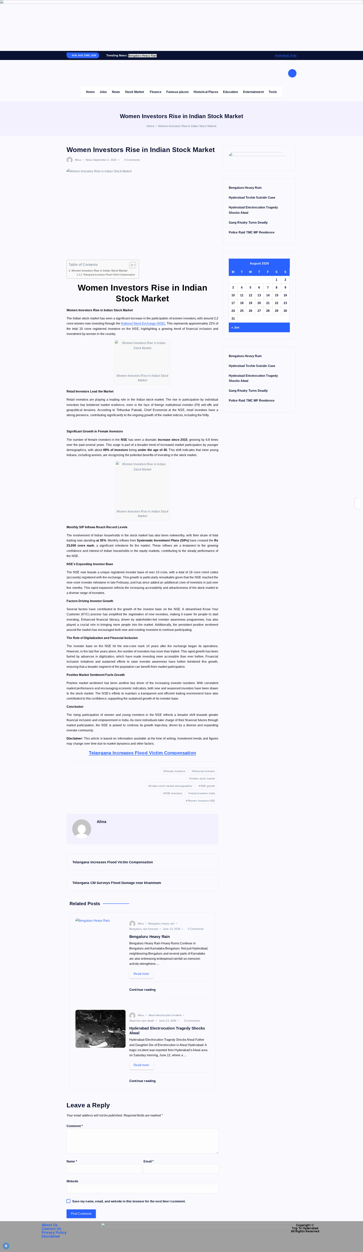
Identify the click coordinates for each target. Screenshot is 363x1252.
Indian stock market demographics (171, 785)
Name (72, 1161)
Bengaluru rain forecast (143, 928)
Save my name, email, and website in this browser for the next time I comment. (128, 1201)
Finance (155, 92)
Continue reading (143, 989)
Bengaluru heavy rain (161, 923)
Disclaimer (51, 1236)
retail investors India (202, 793)
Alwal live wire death (141, 1020)
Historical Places (206, 92)
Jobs (103, 92)
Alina (78, 159)
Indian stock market (203, 778)
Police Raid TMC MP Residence (252, 232)
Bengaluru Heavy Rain (245, 187)
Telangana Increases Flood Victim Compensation (109, 274)
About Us (50, 1225)
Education (230, 92)
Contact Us (51, 1228)
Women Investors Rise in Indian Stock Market (187, 126)
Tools (273, 92)
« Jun (235, 327)
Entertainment (253, 92)
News (116, 92)
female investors (175, 771)
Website (72, 1181)
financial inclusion (204, 771)
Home (90, 92)
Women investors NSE (201, 800)
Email (148, 1161)
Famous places (177, 92)
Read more (141, 973)
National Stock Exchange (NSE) (143, 323)
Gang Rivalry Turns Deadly (248, 222)
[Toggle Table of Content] (130, 265)
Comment (75, 1126)
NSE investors (173, 793)
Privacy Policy (54, 1232)
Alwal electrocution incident (165, 1015)
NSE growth (208, 785)
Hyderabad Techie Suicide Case (252, 197)
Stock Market (134, 92)
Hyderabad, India (285, 55)
